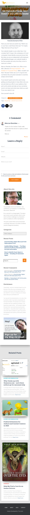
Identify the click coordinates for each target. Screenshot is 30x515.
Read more (18, 394)
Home (6, 507)
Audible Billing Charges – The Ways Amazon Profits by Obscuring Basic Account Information (15, 247)
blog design (7, 100)
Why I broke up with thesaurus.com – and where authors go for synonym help (14, 383)
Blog (17, 507)
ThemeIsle (20, 511)
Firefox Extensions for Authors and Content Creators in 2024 (15, 424)
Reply (26, 136)
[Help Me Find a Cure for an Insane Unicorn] (15, 461)
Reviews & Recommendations (15, 98)
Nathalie (6, 278)
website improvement (16, 100)
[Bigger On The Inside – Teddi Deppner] (8, 3)
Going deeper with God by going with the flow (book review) (15, 278)
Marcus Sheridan (11, 123)
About (11, 507)
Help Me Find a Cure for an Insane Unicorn (13, 487)
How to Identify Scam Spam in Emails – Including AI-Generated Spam (14, 253)
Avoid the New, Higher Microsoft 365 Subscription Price (15, 242)
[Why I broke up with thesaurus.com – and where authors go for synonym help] (15, 367)
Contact (23, 507)
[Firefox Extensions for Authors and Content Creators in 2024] (15, 408)
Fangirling (6, 483)
